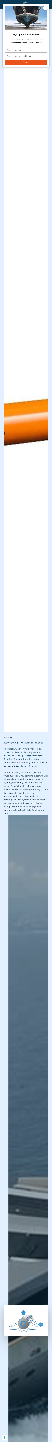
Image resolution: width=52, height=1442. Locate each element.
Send (26, 62)
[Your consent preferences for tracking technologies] (4, 1437)
